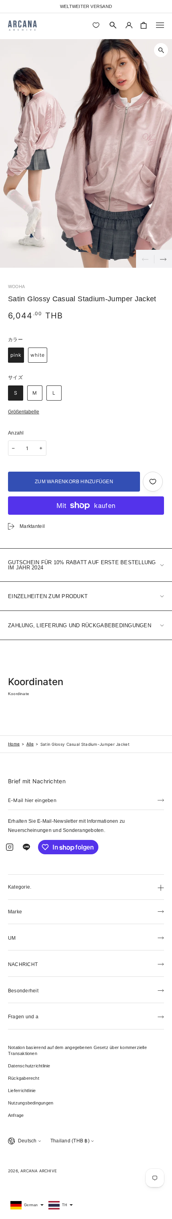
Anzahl (16, 433)
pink (16, 355)
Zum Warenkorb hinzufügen (74, 481)
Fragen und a (23, 1016)
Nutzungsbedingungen (30, 1102)
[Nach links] (145, 259)
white (37, 355)
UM (12, 938)
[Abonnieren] (161, 799)
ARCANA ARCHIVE (38, 1170)
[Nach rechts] (163, 259)
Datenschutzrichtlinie (29, 1065)
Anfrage (16, 1115)
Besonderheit (23, 991)
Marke (15, 912)
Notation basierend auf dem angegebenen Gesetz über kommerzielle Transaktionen (77, 1050)
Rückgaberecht (23, 1078)
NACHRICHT (23, 964)
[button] (113, 25)
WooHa (16, 286)
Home (14, 743)
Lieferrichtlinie (22, 1090)
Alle (30, 743)
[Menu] (160, 25)
